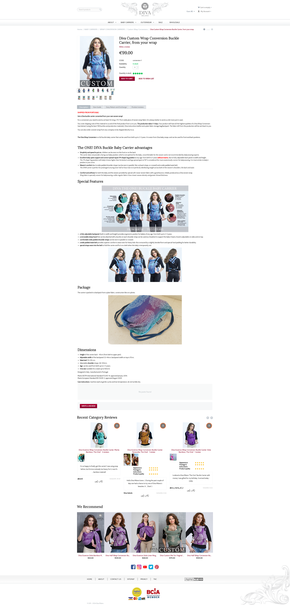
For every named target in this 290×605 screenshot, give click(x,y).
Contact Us (115, 579)
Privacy (143, 579)
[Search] (100, 9)
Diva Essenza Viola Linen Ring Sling (145, 555)
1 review (106, 452)
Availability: (123, 64)
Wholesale (174, 22)
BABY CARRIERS (90, 29)
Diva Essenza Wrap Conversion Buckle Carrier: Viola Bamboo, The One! (145, 451)
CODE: (121, 60)
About (101, 579)
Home (79, 29)
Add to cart (127, 79)
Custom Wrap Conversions (137, 29)
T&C (155, 579)
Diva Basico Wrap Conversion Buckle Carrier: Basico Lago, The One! (191, 428)
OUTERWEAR (146, 22)
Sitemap (130, 579)
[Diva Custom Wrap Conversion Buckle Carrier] (97, 61)
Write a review (124, 47)
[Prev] (204, 29)
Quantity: (122, 67)
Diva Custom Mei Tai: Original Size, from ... (172, 555)
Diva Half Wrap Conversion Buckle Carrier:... (118, 555)
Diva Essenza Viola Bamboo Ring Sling (90, 555)
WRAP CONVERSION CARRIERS (112, 29)
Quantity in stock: (125, 73)
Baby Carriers (127, 22)
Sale (160, 22)
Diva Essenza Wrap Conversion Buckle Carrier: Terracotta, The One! (99, 451)
